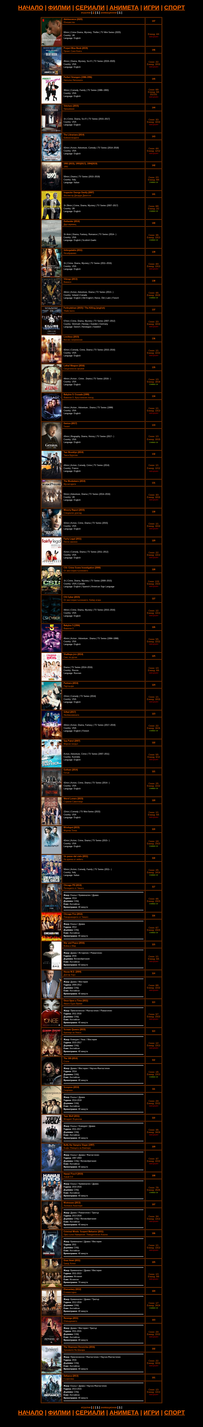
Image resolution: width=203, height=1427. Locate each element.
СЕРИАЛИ (90, 7)
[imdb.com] (51, 45)
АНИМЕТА (124, 7)
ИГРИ (151, 7)
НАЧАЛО (30, 7)
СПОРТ (174, 7)
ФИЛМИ (59, 7)
